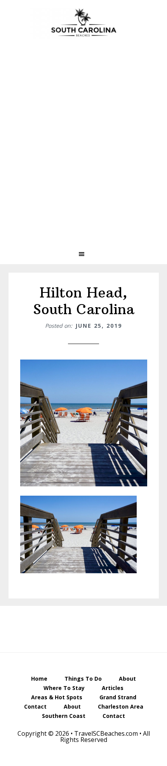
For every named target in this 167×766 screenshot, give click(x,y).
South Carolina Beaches (83, 23)
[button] (83, 254)
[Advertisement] (83, 150)
